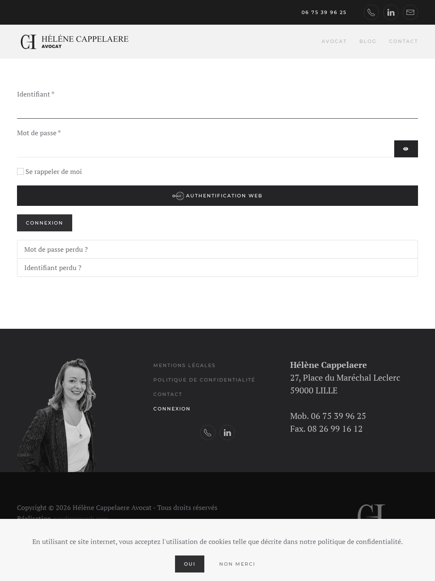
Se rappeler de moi (53, 171)
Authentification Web (223, 196)
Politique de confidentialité (204, 380)
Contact (403, 41)
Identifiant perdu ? (53, 267)
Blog (367, 41)
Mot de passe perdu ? (56, 249)
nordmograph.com (81, 518)
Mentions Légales (184, 365)
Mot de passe (39, 132)
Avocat (334, 41)
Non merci (237, 564)
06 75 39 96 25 (324, 12)
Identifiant (35, 94)
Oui (189, 564)
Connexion (44, 223)
